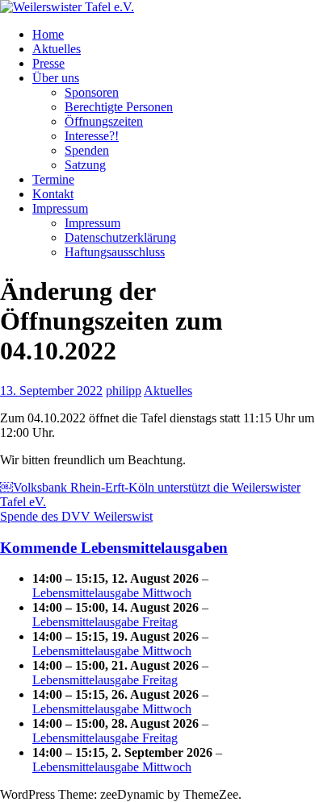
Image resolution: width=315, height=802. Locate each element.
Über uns (55, 78)
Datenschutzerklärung (120, 237)
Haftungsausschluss (115, 252)
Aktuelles (56, 49)
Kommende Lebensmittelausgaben (114, 547)
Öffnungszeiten (104, 121)
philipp (123, 390)
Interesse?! (92, 136)
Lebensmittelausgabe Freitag (105, 622)
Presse (48, 63)
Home (48, 34)
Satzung (85, 165)
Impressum (60, 208)
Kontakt (53, 194)
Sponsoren (92, 92)
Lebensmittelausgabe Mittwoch (111, 593)
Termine (53, 179)
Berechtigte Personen (119, 107)
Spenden (87, 150)
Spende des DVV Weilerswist (76, 516)
